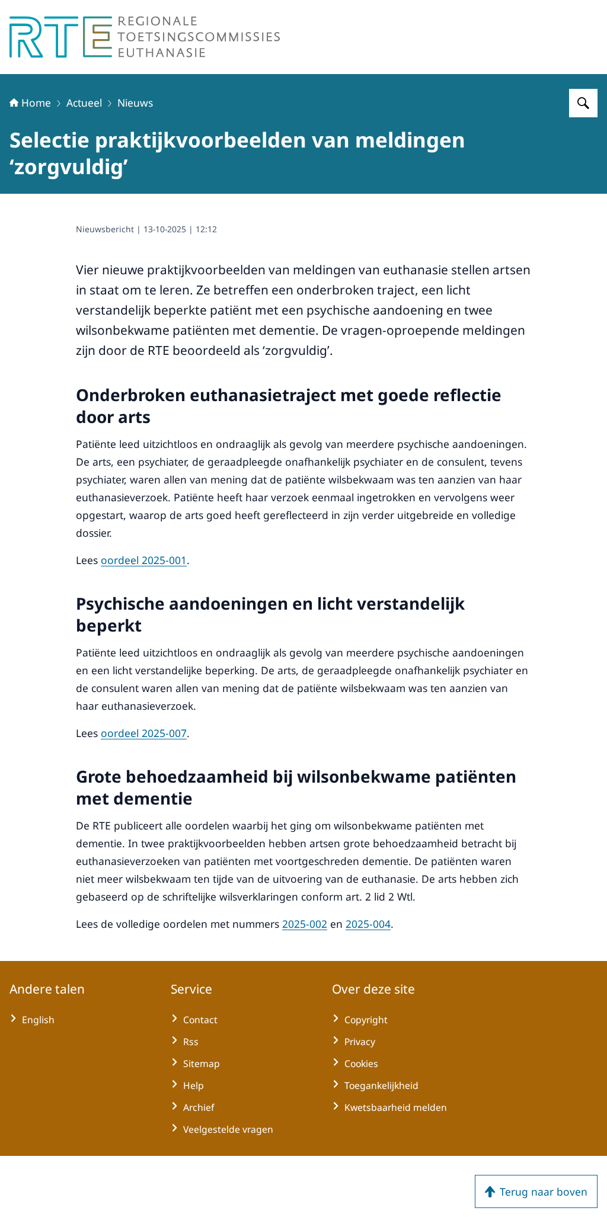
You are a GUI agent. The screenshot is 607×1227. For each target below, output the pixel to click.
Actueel (84, 102)
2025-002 (304, 924)
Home (36, 102)
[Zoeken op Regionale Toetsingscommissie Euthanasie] (583, 103)
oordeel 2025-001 (144, 560)
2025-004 (368, 924)
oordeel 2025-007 (144, 733)
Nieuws (135, 102)
